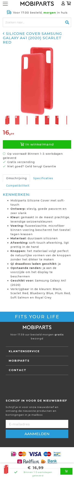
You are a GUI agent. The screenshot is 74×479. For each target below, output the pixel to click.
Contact (17, 370)
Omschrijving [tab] (16, 178)
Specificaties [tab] (43, 178)
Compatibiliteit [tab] (17, 185)
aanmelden (37, 434)
